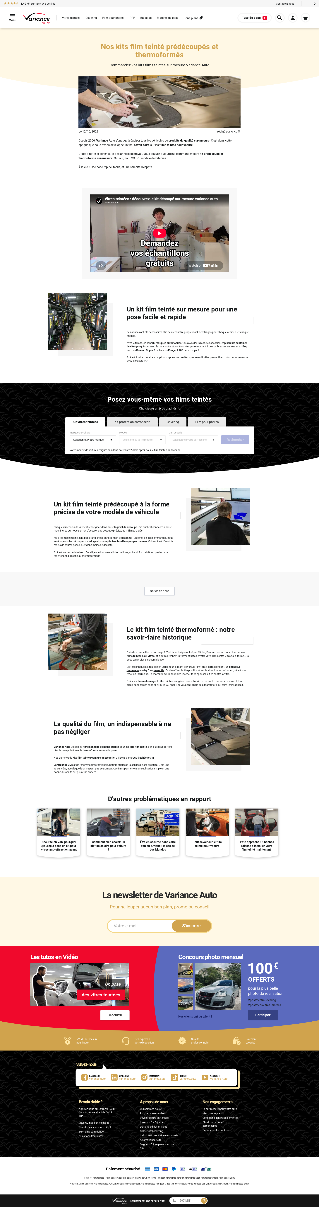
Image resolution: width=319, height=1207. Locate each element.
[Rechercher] (204, 1201)
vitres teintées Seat (197, 1183)
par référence (147, 1200)
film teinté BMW (227, 1178)
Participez (263, 1015)
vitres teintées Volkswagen (127, 1183)
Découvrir (115, 1015)
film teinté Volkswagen (134, 1178)
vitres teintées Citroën (218, 1183)
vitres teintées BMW (239, 1183)
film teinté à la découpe (167, 450)
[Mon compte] (293, 18)
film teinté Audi (114, 1178)
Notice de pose (159, 591)
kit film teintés (97, 1178)
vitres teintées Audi (103, 1183)
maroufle (159, 670)
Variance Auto (62, 746)
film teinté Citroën (210, 1178)
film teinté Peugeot (155, 1178)
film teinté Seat (192, 1178)
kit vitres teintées (84, 1183)
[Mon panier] (305, 17)
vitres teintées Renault (176, 1183)
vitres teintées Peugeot (152, 1183)
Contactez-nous (285, 3)
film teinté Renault (175, 1178)
